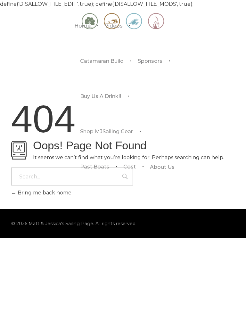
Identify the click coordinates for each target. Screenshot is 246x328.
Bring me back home (43, 193)
